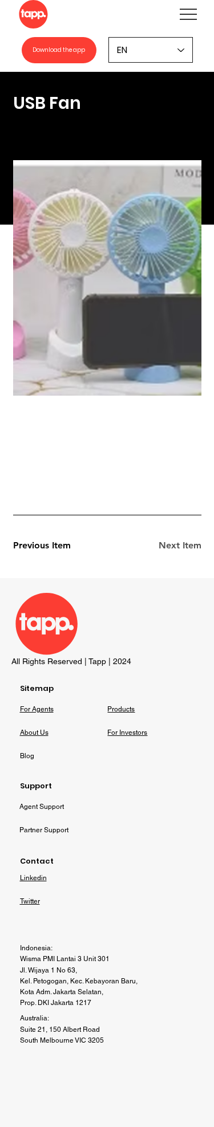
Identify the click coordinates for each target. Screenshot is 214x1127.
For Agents (37, 709)
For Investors (127, 733)
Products (121, 709)
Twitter (30, 901)
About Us (34, 733)
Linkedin (33, 878)
